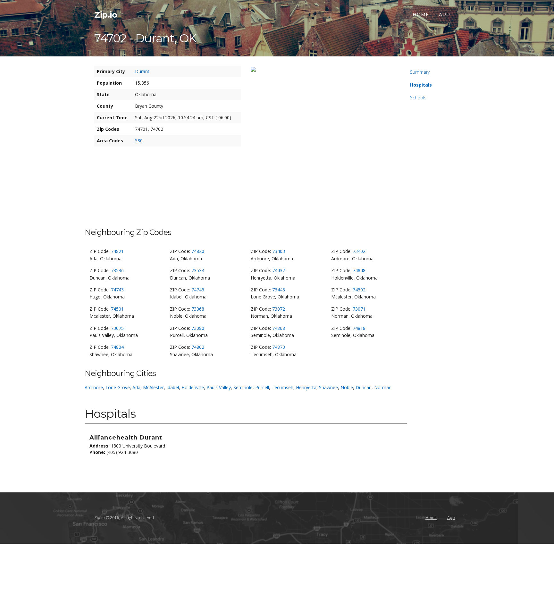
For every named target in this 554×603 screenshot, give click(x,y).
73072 (278, 309)
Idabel (172, 387)
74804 (117, 347)
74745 (197, 290)
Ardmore (94, 387)
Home (421, 15)
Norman (382, 387)
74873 (278, 347)
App (444, 15)
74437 (278, 270)
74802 (197, 347)
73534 (197, 270)
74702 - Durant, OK (145, 38)
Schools (418, 98)
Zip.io (105, 15)
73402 (359, 251)
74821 (117, 251)
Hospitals (421, 85)
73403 (278, 251)
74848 (359, 270)
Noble (346, 387)
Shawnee (328, 387)
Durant (142, 71)
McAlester (153, 387)
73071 (359, 309)
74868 (278, 328)
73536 (117, 270)
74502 (359, 290)
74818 (359, 328)
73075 (117, 328)
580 (139, 141)
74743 (117, 290)
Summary (420, 72)
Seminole (243, 387)
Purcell (262, 387)
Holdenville (192, 387)
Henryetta (306, 387)
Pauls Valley (218, 387)
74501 (117, 309)
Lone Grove (117, 387)
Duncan (364, 387)
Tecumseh (282, 387)
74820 (197, 251)
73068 (197, 309)
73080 (197, 328)
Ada (136, 387)
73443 (278, 290)
